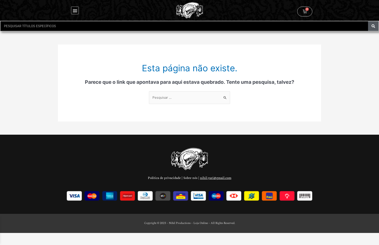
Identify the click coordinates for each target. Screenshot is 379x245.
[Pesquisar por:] (189, 97)
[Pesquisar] (373, 26)
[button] (75, 10)
